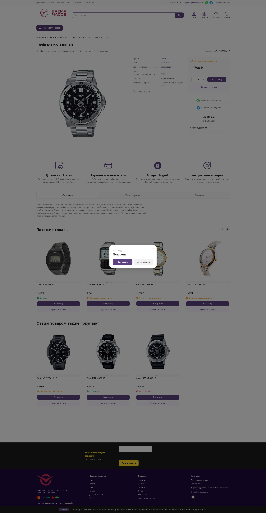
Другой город (143, 262)
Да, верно (122, 262)
